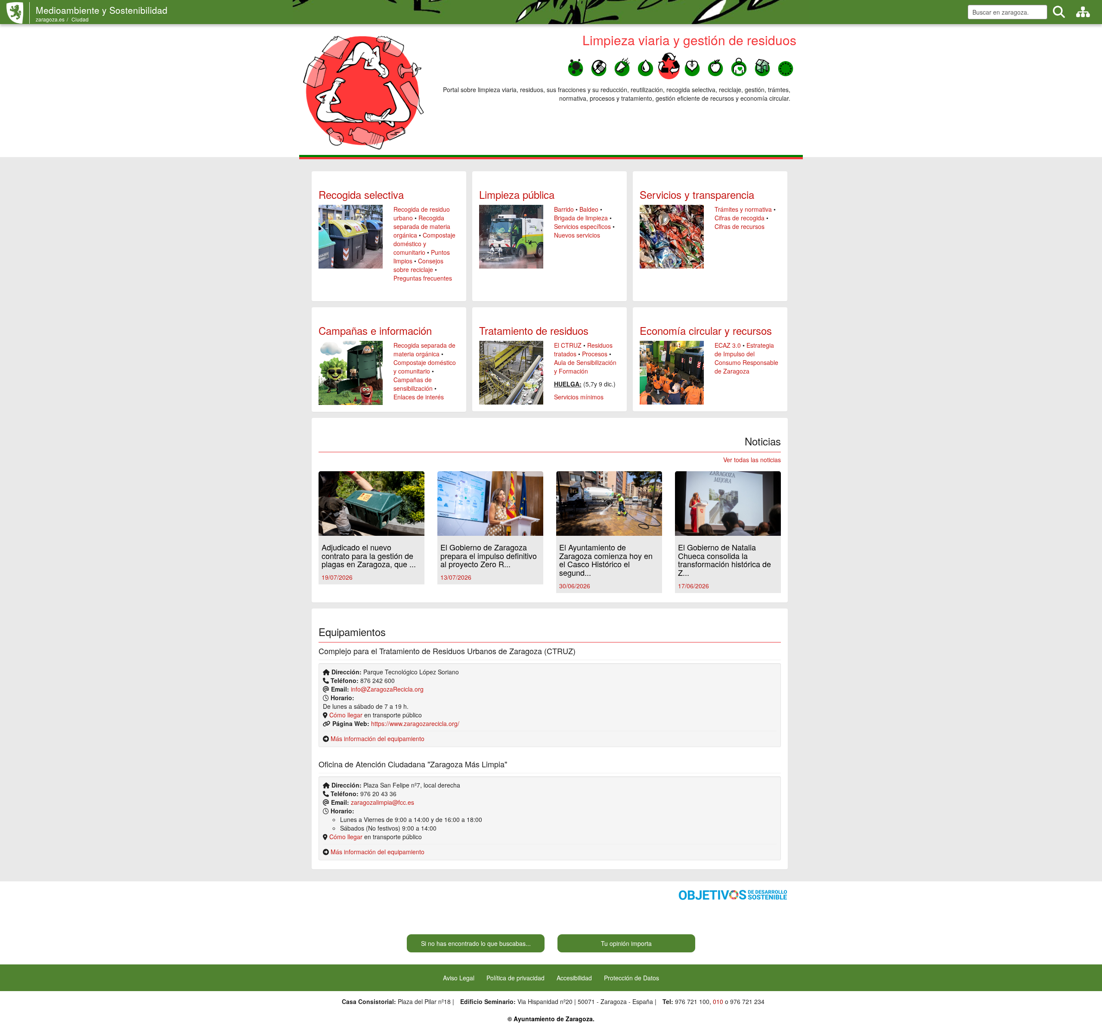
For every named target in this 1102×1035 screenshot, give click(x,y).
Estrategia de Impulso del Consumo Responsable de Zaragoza (746, 358)
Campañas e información (375, 330)
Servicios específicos (582, 226)
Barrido (564, 209)
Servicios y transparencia (697, 194)
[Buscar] (1059, 12)
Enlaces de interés (418, 396)
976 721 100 (692, 1001)
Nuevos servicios (577, 235)
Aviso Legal (458, 977)
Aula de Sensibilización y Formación (585, 366)
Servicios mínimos (579, 396)
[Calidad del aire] (575, 65)
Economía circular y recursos (706, 330)
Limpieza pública (516, 194)
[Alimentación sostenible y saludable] (715, 65)
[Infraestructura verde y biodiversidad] (692, 65)
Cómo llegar (345, 715)
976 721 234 (747, 1001)
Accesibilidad (574, 977)
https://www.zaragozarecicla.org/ (415, 723)
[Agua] (645, 65)
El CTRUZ (568, 345)
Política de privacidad (515, 977)
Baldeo (588, 209)
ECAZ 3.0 (728, 345)
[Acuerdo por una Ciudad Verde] (785, 65)
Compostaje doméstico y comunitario (424, 243)
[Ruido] (622, 65)
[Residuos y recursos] (669, 65)
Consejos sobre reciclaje (418, 265)
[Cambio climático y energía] (599, 65)
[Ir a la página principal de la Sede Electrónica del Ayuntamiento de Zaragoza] (18, 13)
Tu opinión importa (626, 943)
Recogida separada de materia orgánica (421, 226)
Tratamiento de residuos (533, 330)
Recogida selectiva (361, 194)
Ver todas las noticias (752, 459)
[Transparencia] (762, 65)
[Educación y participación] (738, 65)
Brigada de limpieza (581, 217)
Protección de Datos (631, 977)
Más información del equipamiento (377, 738)
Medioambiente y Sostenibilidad (101, 9)
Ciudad (80, 19)
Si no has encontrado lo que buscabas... (476, 943)
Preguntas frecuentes (422, 278)
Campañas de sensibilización (413, 383)
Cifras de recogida (740, 217)
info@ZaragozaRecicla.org (387, 689)
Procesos (594, 353)
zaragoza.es (50, 19)
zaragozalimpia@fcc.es (382, 802)
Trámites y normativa (743, 209)
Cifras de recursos (740, 226)
